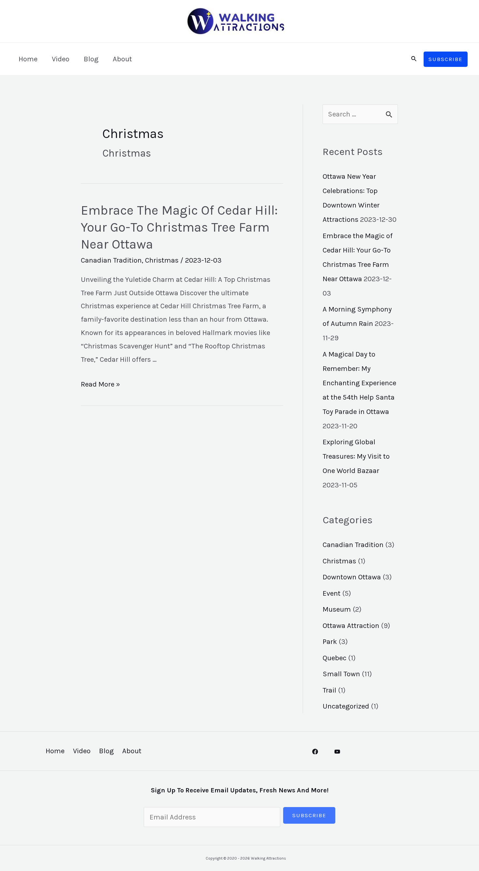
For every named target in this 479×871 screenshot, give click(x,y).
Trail (329, 690)
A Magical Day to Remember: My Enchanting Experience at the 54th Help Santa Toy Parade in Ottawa (359, 383)
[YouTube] (337, 752)
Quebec (334, 658)
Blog (91, 59)
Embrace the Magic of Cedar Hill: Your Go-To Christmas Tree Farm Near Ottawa (179, 227)
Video (60, 59)
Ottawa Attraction (351, 625)
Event (332, 593)
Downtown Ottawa (352, 577)
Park (330, 641)
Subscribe (309, 815)
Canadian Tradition (111, 260)
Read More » (100, 384)
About (122, 59)
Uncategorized (346, 706)
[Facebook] (315, 752)
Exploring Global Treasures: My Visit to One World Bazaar (356, 456)
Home (28, 59)
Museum (337, 609)
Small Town (341, 674)
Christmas (162, 260)
